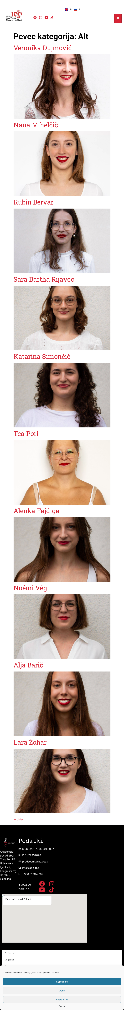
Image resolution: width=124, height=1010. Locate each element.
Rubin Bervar (33, 202)
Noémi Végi (31, 588)
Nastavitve (62, 999)
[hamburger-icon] (118, 18)
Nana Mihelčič (36, 125)
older (18, 819)
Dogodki (9, 960)
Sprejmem (62, 981)
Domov (62, 1006)
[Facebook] (35, 17)
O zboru (9, 953)
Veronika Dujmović (43, 47)
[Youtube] (46, 17)
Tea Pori (26, 433)
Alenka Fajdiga (36, 510)
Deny (62, 990)
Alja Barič (28, 665)
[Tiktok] (52, 17)
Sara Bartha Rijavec (44, 279)
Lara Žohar (30, 742)
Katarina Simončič (42, 356)
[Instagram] (40, 17)
